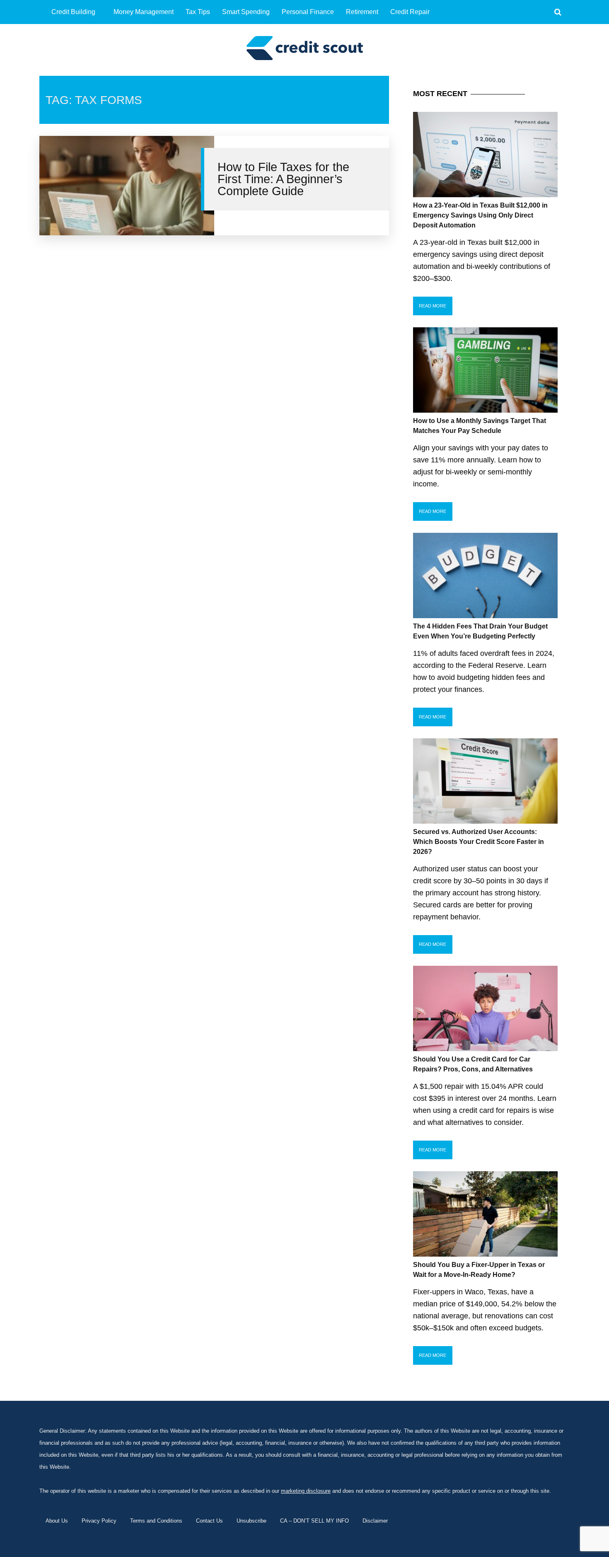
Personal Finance (308, 11)
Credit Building (73, 11)
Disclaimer (375, 1521)
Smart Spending (246, 11)
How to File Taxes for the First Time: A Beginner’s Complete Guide (283, 179)
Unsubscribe (251, 1521)
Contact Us (209, 1521)
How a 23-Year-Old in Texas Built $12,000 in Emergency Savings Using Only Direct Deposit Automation (480, 215)
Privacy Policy (99, 1521)
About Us (57, 1521)
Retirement (362, 11)
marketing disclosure (306, 1491)
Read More (432, 305)
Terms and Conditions (156, 1521)
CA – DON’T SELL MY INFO (314, 1521)
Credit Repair (410, 11)
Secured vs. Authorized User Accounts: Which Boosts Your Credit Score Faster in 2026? (478, 841)
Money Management (144, 11)
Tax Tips (198, 11)
